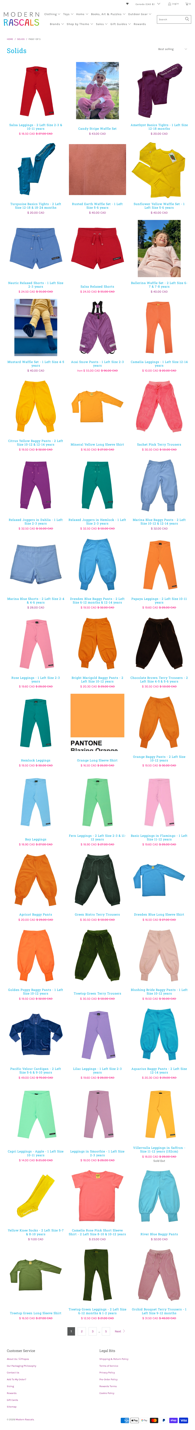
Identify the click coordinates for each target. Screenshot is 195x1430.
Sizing (10, 1386)
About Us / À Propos (18, 1359)
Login (175, 3)
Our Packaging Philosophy (21, 1365)
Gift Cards (12, 1400)
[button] (52, 14)
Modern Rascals (25, 1419)
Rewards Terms (108, 1386)
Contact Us (13, 1372)
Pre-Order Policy (108, 1379)
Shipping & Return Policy (113, 1359)
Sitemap (12, 1406)
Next (118, 1331)
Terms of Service (108, 1365)
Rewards (12, 1393)
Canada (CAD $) (145, 4)
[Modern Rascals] (21, 19)
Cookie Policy (106, 1393)
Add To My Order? (16, 1379)
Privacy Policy (107, 1372)
